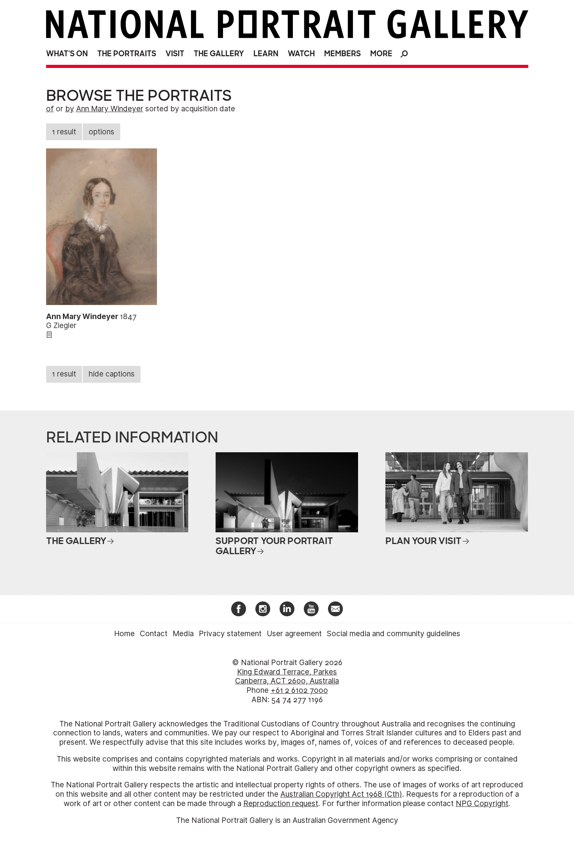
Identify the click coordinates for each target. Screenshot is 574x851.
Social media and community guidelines (393, 633)
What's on (67, 54)
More (381, 54)
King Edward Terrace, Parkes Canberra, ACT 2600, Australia (287, 676)
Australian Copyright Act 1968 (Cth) (341, 794)
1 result (64, 131)
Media (183, 633)
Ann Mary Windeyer (109, 108)
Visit (175, 54)
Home (124, 633)
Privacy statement (230, 633)
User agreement (294, 633)
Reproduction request (280, 803)
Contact (154, 633)
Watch (301, 54)
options (101, 131)
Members (342, 54)
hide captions (112, 373)
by (69, 108)
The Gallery (219, 54)
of (50, 108)
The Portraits (126, 54)
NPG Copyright (482, 803)
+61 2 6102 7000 (299, 690)
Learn (265, 54)
